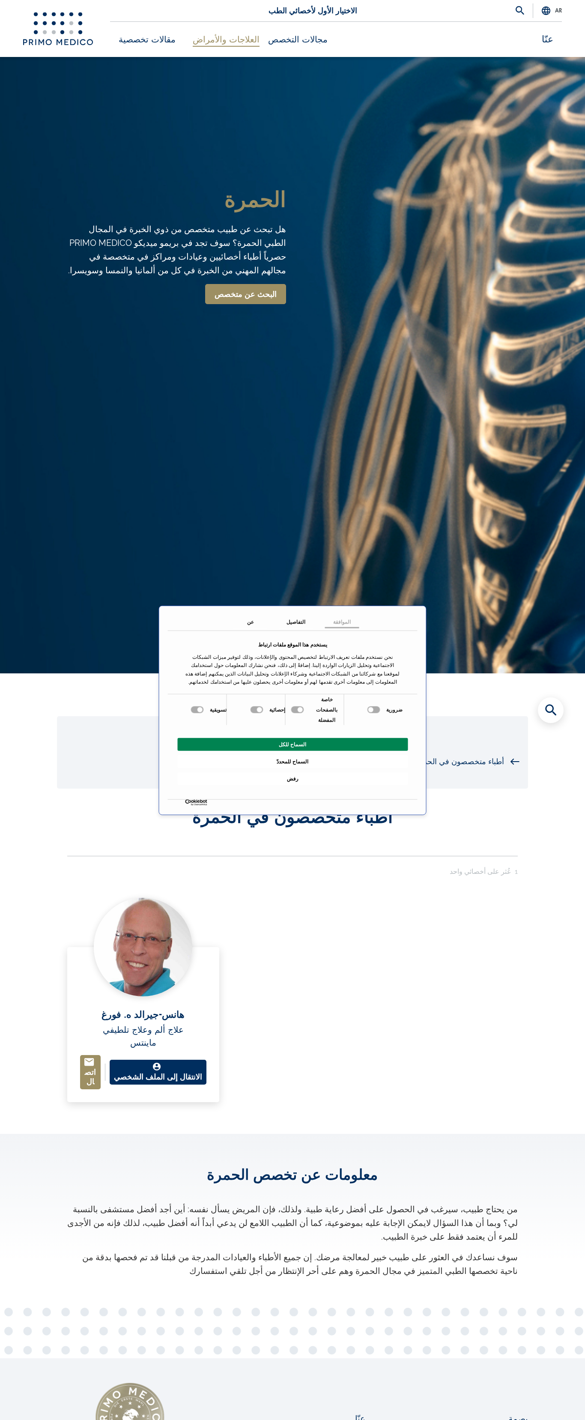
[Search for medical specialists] (551, 710)
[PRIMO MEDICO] (58, 28)
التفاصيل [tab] (296, 622)
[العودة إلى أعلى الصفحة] (551, 1398)
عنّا (547, 39)
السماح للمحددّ (292, 761)
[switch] (298, 709)
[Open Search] (520, 11)
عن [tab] (250, 622)
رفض (292, 778)
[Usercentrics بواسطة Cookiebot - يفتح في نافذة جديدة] (205, 802)
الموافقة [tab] (342, 622)
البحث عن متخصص (246, 294)
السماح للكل (292, 744)
